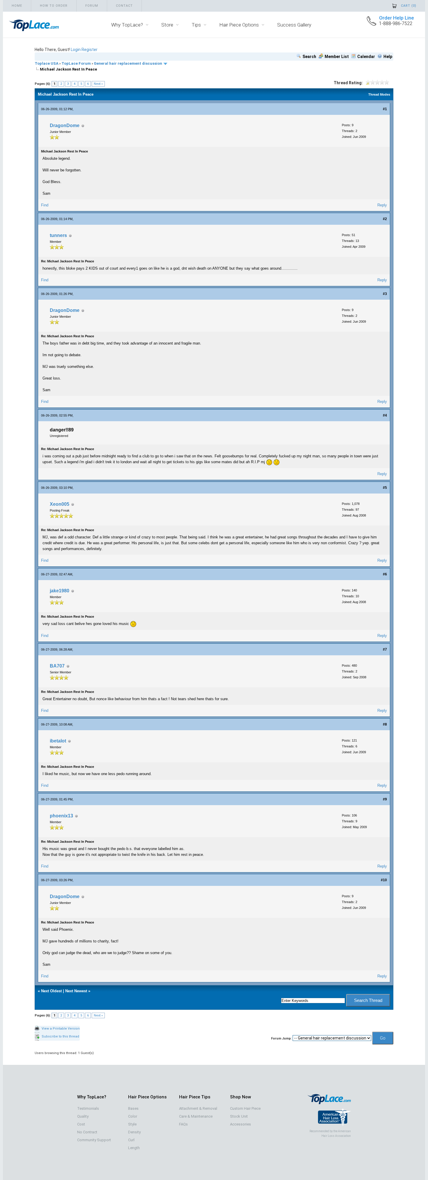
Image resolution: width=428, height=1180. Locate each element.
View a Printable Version (61, 1028)
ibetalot (58, 740)
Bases (133, 1108)
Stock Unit (239, 1116)
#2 (385, 219)
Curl (131, 1140)
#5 (385, 488)
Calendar (366, 56)
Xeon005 (59, 504)
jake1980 (59, 590)
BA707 (57, 665)
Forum (91, 6)
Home (17, 6)
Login (76, 49)
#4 (385, 415)
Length (134, 1148)
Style (132, 1124)
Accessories (240, 1124)
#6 (385, 574)
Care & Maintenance (196, 1116)
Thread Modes (379, 94)
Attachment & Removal (198, 1108)
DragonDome (64, 125)
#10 (384, 880)
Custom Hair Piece (245, 1108)
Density (134, 1132)
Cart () (408, 6)
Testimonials (88, 1108)
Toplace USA (47, 63)
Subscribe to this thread (60, 1036)
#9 (385, 799)
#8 (385, 724)
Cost (81, 1124)
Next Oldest (51, 991)
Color (132, 1116)
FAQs (183, 1124)
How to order (54, 6)
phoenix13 (61, 815)
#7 (385, 649)
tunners (58, 235)
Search (309, 56)
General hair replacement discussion (128, 63)
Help (387, 56)
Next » (98, 84)
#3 (385, 294)
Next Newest (76, 991)
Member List (337, 56)
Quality (83, 1116)
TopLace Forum (76, 63)
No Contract (87, 1132)
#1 (385, 109)
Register (90, 49)
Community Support (94, 1140)
